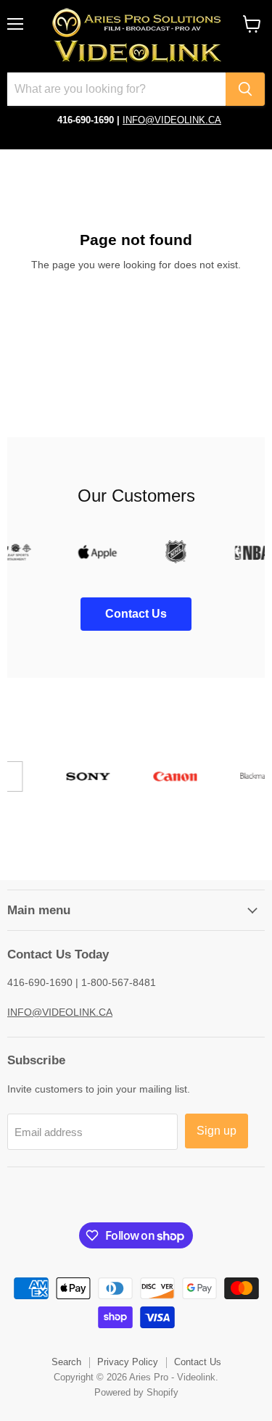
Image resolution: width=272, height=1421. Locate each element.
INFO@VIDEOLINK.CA (172, 120)
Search (66, 1361)
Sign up (216, 1130)
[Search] (245, 89)
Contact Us (197, 1361)
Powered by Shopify (136, 1392)
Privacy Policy (127, 1361)
